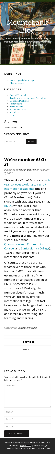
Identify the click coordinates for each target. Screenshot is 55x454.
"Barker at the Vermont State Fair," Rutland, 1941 (27, 448)
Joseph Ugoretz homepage (22, 80)
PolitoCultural (16, 103)
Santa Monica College (35, 248)
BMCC (8, 206)
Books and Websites (19, 100)
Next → (27, 349)
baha (12, 115)
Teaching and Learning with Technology (28, 98)
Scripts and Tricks (18, 109)
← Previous (27, 342)
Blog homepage (17, 83)
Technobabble (16, 106)
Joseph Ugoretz (27, 169)
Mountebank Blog (27, 26)
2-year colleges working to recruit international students (27, 184)
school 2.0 (14, 112)
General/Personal (18, 95)
